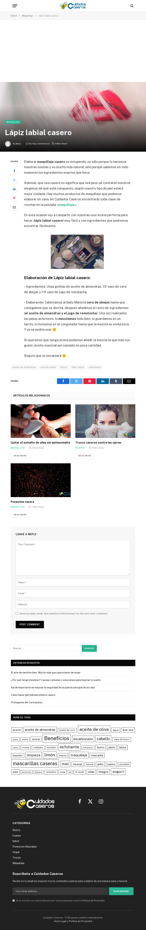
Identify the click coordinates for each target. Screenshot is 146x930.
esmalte (51, 747)
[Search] (132, 6)
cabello (103, 738)
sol (70, 772)
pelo (100, 764)
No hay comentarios (39, 143)
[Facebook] (14, 170)
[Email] (14, 207)
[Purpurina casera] (41, 480)
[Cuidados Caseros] (73, 6)
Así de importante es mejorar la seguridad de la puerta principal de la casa (53, 687)
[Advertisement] (73, 52)
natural (89, 764)
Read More (20, 455)
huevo (101, 747)
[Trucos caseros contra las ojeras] (105, 421)
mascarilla (97, 755)
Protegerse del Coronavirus (26, 702)
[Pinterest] (14, 198)
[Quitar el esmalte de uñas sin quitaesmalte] (41, 421)
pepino (111, 764)
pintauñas (26, 772)
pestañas (124, 764)
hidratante (88, 748)
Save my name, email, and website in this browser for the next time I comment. (64, 613)
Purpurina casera (22, 501)
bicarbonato (83, 739)
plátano (38, 772)
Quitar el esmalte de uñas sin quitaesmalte (40, 442)
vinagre (103, 772)
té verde (79, 772)
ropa (62, 772)
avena (25, 739)
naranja (77, 764)
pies (15, 772)
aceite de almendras (24, 367)
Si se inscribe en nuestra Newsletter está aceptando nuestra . (60, 900)
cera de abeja (48, 367)
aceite (17, 730)
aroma (15, 739)
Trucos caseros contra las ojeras (98, 442)
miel (65, 764)
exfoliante (69, 747)
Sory (18, 143)
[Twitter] (14, 179)
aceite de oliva (94, 729)
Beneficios (56, 738)
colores (15, 748)
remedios (51, 772)
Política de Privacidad (93, 900)
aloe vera (127, 729)
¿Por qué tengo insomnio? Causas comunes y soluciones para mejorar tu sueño (56, 680)
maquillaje (66, 205)
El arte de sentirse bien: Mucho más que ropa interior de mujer (46, 672)
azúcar (36, 739)
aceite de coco (67, 730)
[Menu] (14, 6)
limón (49, 754)
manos (63, 755)
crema (25, 747)
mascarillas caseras (35, 763)
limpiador (17, 755)
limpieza (33, 755)
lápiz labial (78, 367)
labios (63, 367)
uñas (91, 772)
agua (116, 730)
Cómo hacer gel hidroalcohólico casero (33, 695)
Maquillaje (12, 122)
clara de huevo (122, 739)
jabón (111, 747)
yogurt (118, 771)
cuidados (38, 747)
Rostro (80, 448)
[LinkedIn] (14, 189)
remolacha (95, 367)
